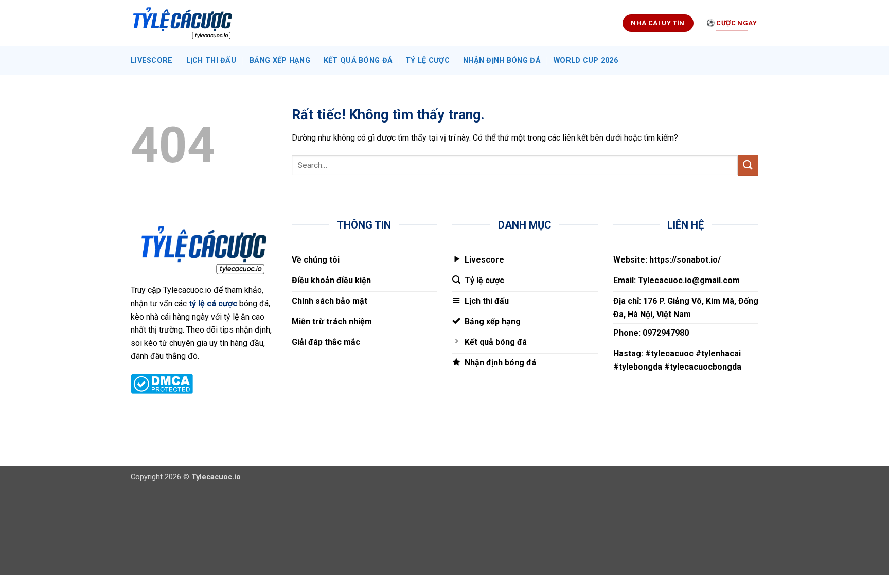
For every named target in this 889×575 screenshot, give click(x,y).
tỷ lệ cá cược (213, 303)
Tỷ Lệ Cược (427, 60)
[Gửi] (748, 165)
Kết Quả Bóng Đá (358, 60)
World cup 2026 (586, 60)
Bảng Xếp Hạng (280, 60)
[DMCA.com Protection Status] (162, 383)
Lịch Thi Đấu (211, 60)
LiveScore (152, 60)
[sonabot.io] (182, 23)
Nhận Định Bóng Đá (501, 60)
